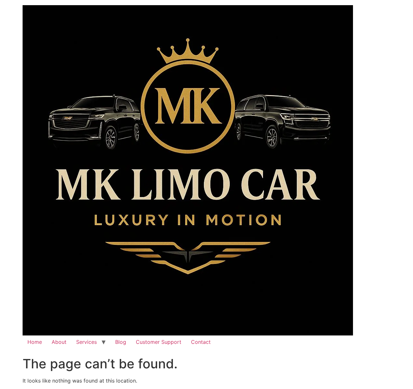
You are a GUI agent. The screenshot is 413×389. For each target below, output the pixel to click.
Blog (120, 342)
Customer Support (158, 342)
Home (34, 342)
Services (86, 342)
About (59, 342)
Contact (201, 342)
